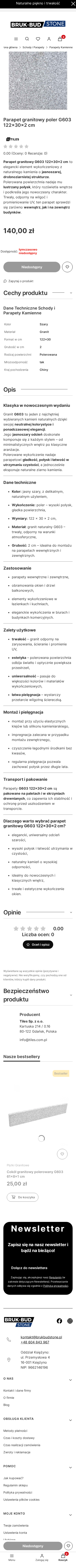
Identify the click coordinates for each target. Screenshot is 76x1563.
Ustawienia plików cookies (21, 1499)
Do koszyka (26, 1197)
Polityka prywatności (17, 1492)
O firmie (8, 1397)
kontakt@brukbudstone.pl (41, 1337)
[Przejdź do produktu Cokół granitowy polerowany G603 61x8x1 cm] (38, 1114)
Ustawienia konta (15, 1532)
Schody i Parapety (33, 47)
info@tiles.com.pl (33, 1040)
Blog (6, 1405)
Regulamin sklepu (15, 1485)
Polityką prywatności (55, 1285)
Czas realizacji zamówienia (21, 1445)
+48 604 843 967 (35, 1342)
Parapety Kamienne (61, 47)
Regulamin (55, 1277)
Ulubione (9, 1540)
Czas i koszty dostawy (19, 1438)
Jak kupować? (13, 1478)
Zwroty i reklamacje (16, 1452)
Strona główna (9, 47)
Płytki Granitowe (18, 1165)
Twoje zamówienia (15, 1525)
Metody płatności (15, 1430)
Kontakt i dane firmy (17, 1390)
